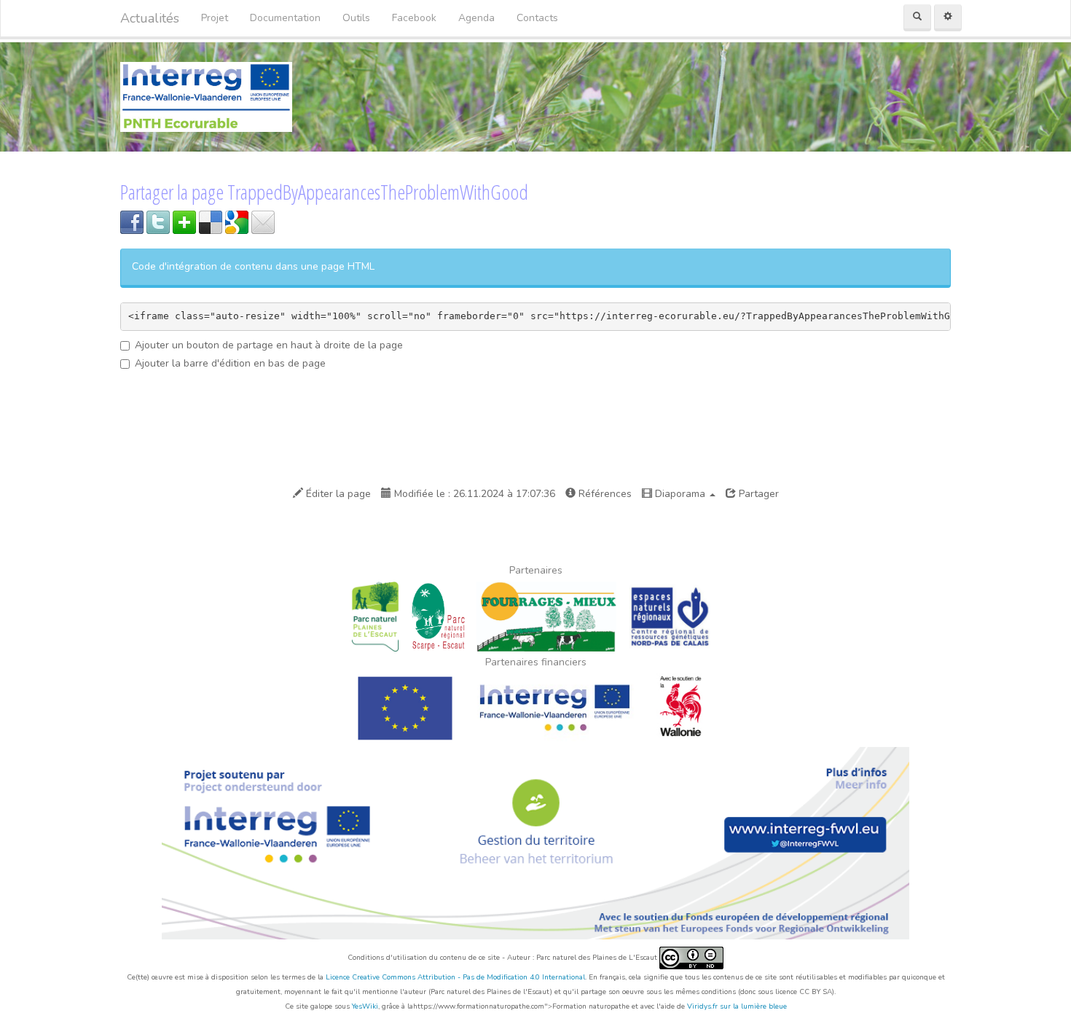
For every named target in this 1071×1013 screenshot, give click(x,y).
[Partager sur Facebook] (132, 221)
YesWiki (365, 1006)
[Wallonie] (682, 707)
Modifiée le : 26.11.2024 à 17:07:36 (473, 494)
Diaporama (680, 494)
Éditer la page (337, 494)
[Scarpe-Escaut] (438, 615)
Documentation (285, 18)
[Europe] (404, 707)
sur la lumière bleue (753, 1006)
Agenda (476, 18)
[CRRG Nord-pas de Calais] (670, 615)
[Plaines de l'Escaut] (375, 615)
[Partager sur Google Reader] (236, 221)
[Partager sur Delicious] (210, 221)
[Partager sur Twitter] (158, 221)
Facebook (414, 18)
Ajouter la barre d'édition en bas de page (230, 363)
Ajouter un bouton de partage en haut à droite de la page (269, 345)
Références (604, 494)
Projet (214, 18)
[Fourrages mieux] (546, 615)
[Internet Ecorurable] (206, 96)
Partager (757, 494)
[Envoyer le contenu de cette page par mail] (263, 221)
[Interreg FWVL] (555, 707)
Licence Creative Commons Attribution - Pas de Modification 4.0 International (455, 977)
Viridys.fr (702, 1006)
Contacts (537, 18)
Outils (356, 18)
